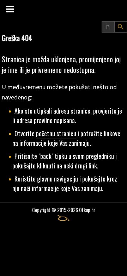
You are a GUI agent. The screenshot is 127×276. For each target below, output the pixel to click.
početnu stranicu (56, 133)
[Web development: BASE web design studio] (63, 218)
